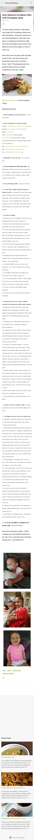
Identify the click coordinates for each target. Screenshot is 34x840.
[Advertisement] (17, 714)
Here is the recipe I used (10, 100)
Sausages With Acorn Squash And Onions (13, 788)
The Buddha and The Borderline (17, 129)
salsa (8, 670)
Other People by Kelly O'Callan (15, 152)
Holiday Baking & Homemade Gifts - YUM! (13, 818)
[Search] (31, 3)
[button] (3, 24)
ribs (4, 670)
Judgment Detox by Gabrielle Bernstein (17, 146)
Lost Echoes (10, 132)
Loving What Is (6, 137)
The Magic (9, 135)
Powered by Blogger (18, 837)
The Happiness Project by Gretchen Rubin (20, 126)
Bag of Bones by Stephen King (15, 149)
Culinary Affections (11, 3)
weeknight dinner (8, 673)
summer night (17, 670)
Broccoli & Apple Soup (7, 757)
